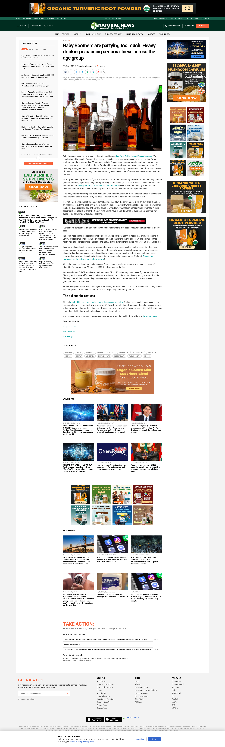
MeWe (174, 702)
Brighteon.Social (178, 684)
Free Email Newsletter (105, 687)
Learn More (140, 739)
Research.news (150, 316)
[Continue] (67, 693)
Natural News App (141, 693)
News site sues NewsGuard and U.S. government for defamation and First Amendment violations (112, 467)
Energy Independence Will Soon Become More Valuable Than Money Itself (27, 249)
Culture (77, 34)
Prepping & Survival (135, 34)
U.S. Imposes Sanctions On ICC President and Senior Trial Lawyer (35, 84)
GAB (173, 705)
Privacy (71, 727)
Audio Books (61, 18)
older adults (80, 80)
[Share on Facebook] (71, 72)
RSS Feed (138, 702)
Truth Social (176, 693)
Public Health (91, 80)
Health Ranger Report (28, 207)
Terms (77, 727)
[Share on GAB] (87, 72)
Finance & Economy (113, 34)
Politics (65, 34)
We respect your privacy (26, 699)
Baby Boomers (122, 77)
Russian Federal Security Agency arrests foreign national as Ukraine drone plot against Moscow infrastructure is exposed (35, 106)
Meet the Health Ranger (105, 684)
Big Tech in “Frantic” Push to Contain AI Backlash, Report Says (37, 56)
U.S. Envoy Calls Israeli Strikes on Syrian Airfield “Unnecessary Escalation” (37, 136)
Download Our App (176, 18)
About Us (189, 18)
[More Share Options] (104, 72)
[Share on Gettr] (98, 72)
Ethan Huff (110, 423)
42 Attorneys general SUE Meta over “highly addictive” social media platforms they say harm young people (146, 598)
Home (18, 18)
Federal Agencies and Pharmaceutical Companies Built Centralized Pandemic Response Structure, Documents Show (37, 94)
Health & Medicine (93, 34)
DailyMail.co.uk (70, 326)
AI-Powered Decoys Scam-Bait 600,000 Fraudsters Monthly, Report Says (37, 76)
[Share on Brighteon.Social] (65, 72)
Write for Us (101, 693)
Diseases (141, 77)
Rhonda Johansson (85, 66)
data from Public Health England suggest (134, 156)
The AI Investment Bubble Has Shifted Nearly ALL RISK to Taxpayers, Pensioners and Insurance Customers (48, 250)
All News (138, 684)
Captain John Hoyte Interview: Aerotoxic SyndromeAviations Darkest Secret (46, 265)
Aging (71, 40)
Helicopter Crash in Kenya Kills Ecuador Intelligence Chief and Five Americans (37, 128)
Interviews (50, 18)
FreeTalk (175, 699)
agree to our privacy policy (82, 741)
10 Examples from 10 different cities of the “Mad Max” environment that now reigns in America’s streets (144, 560)
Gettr (174, 696)
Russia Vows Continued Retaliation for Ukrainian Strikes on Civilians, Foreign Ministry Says (37, 118)
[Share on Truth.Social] (93, 72)
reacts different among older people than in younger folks (96, 302)
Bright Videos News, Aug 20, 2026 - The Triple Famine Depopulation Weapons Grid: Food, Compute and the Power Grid (28, 266)
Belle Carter (76, 423)
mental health (68, 80)
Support (99, 690)
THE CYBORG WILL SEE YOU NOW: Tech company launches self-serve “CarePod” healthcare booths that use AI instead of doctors (78, 468)
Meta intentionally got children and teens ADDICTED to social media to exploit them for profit (112, 559)
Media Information (103, 696)
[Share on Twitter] (76, 72)
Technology (165, 34)
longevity (156, 77)
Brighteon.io (176, 681)
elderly (148, 77)
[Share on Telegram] (82, 72)
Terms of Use (102, 708)
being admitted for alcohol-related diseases (99, 185)
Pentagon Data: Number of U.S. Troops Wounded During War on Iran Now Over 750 (37, 66)
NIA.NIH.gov (68, 336)
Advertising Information (105, 699)
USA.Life (175, 708)
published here (90, 730)
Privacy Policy (102, 705)
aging (78, 77)
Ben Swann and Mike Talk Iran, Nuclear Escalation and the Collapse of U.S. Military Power (28, 232)
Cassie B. (144, 423)
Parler (174, 690)
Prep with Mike (39, 18)
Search (206, 18)
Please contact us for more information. (77, 660)
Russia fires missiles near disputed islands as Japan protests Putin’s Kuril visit (36, 146)
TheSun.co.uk (69, 331)
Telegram (175, 687)
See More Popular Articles (38, 163)
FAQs (196, 18)
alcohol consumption (96, 77)
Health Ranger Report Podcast (146, 690)
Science (151, 34)
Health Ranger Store (142, 687)
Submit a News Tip (103, 702)
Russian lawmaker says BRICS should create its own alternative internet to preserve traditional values (145, 468)
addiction (71, 77)
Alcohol (85, 77)
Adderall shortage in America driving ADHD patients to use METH (112, 596)
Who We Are (101, 681)
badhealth (133, 77)
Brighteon (27, 18)
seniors (100, 80)
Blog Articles (139, 699)
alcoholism (110, 77)
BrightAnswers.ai (160, 18)
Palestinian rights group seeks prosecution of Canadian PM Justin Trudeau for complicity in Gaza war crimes (146, 429)
